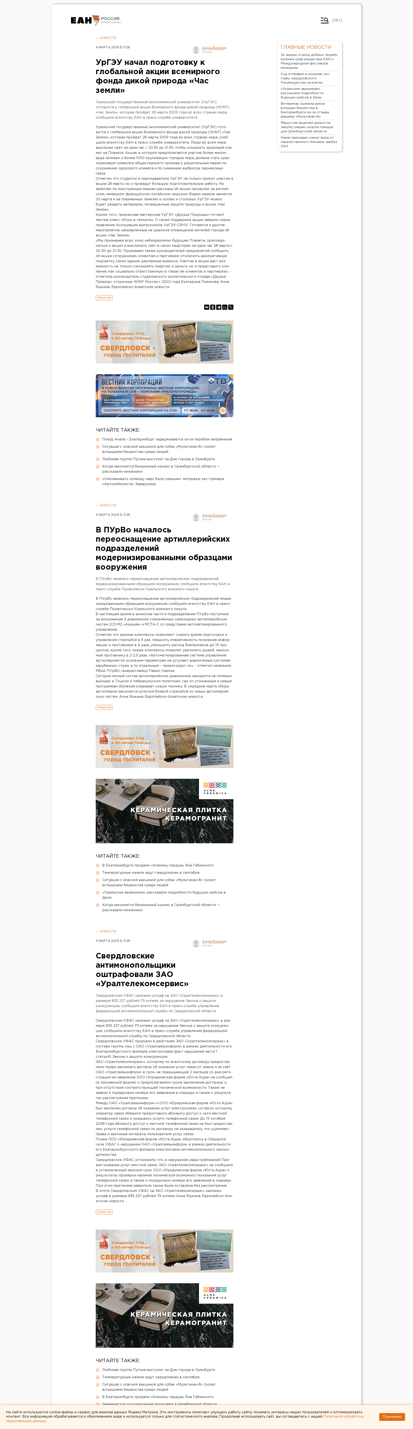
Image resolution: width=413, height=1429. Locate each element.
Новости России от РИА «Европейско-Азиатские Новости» (85, 20)
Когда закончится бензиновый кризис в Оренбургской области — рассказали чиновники (161, 469)
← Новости (106, 38)
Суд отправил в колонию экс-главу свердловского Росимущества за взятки (306, 78)
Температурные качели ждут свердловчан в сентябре (151, 872)
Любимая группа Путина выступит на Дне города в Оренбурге (158, 459)
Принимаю (392, 1416)
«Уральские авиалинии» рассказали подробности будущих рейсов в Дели (164, 895)
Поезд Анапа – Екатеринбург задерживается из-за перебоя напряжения (167, 439)
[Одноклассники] (212, 307)
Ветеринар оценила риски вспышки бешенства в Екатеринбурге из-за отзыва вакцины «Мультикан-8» (305, 110)
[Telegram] (218, 307)
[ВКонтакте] (206, 307)
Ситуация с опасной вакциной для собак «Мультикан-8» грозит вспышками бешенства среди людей (159, 449)
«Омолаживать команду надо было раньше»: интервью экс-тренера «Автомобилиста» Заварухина (163, 481)
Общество (104, 297)
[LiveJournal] (230, 307)
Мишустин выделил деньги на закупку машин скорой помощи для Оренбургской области (307, 127)
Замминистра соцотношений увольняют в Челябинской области (159, 1404)
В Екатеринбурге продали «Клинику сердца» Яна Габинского (158, 865)
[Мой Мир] (224, 307)
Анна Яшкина (214, 48)
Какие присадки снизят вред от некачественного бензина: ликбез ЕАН (309, 142)
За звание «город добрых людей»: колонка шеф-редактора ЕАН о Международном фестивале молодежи (309, 61)
